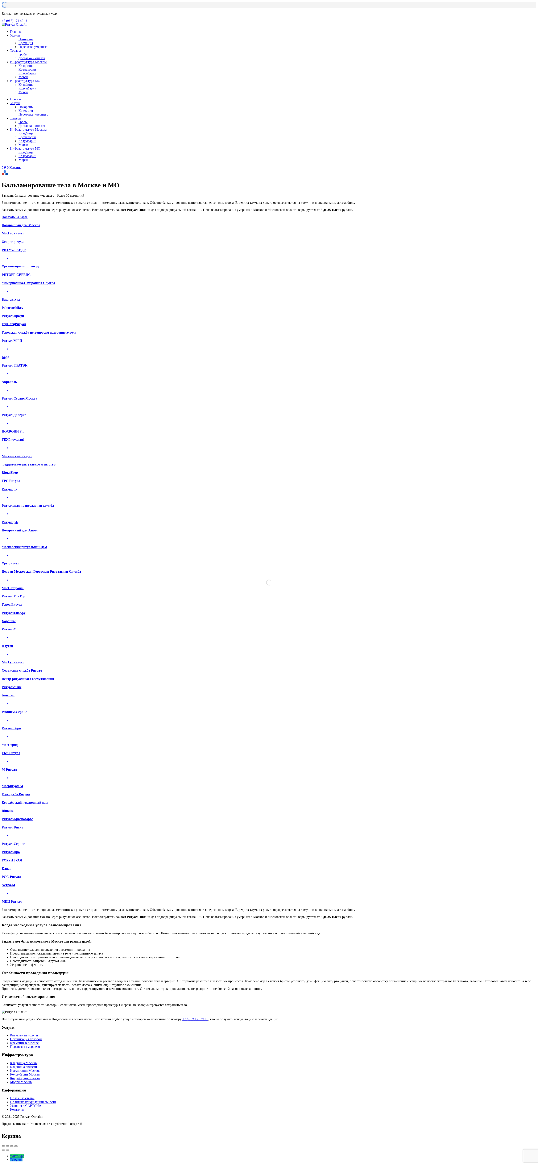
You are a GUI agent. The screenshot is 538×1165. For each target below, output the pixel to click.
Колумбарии (27, 73)
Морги (23, 77)
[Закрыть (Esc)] (3, 1146)
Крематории (27, 69)
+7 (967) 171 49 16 (195, 1019)
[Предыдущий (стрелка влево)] (3, 1150)
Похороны (25, 39)
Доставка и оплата (31, 58)
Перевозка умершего (33, 47)
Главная (15, 31)
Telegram (16, 1159)
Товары (15, 50)
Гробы (23, 54)
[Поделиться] (7, 1146)
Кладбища (25, 65)
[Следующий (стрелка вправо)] (7, 1150)
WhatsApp (17, 1156)
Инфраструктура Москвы (28, 62)
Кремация (25, 43)
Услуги (15, 35)
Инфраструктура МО (25, 81)
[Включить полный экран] (11, 1146)
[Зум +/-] (16, 1146)
